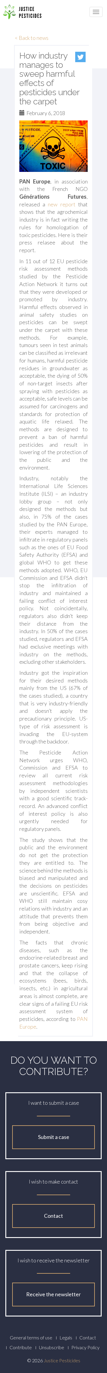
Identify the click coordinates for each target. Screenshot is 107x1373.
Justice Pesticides (62, 1360)
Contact (53, 1215)
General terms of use (31, 1337)
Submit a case (53, 1137)
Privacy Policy (85, 1347)
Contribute (21, 1347)
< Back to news (31, 37)
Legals (65, 1337)
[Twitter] (80, 57)
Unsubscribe (51, 1347)
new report (61, 204)
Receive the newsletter (53, 1294)
